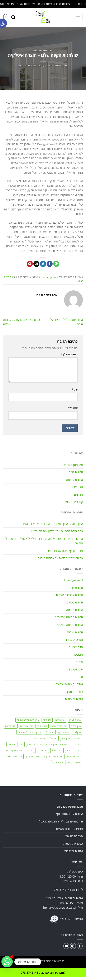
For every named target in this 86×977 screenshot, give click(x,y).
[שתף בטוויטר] (43, 264)
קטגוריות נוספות (73, 502)
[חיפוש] (13, 17)
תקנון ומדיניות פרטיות (70, 806)
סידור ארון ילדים (73, 756)
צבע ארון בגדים (74, 762)
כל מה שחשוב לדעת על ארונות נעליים (60, 558)
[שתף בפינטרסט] (30, 264)
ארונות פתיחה (74, 480)
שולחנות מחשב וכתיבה (69, 684)
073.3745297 (54, 898)
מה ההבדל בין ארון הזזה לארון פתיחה (63, 744)
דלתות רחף (63, 732)
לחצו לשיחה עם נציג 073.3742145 (43, 972)
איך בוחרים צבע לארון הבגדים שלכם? (61, 821)
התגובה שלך (69, 354)
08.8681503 (68, 903)
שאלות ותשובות (73, 851)
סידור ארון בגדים (14, 750)
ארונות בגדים (26, 726)
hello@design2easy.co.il (60, 908)
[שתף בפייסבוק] (50, 264)
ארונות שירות (75, 632)
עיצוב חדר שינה (14, 756)
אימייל (73, 408)
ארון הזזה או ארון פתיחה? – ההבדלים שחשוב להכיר (53, 524)
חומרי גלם (49, 732)
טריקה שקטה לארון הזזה (29, 732)
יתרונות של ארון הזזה (71, 738)
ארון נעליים (76, 726)
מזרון (21, 744)
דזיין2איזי (77, 732)
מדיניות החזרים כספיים (69, 829)
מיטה (78, 750)
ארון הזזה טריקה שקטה (28, 720)
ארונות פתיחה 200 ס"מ (69, 617)
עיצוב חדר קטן (33, 756)
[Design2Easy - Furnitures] (43, 17)
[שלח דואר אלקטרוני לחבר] (36, 264)
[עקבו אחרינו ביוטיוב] (66, 946)
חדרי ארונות (76, 487)
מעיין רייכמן (57, 750)
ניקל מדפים (42, 750)
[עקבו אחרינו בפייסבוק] (80, 946)
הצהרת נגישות (74, 836)
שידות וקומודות (74, 699)
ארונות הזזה (76, 472)
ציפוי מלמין (57, 762)
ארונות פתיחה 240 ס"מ (69, 625)
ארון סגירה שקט (59, 726)
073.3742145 (62, 890)
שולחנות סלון (75, 692)
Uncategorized (42, 50)
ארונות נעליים (75, 602)
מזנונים (78, 654)
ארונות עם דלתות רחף (69, 814)
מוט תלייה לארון (34, 744)
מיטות (79, 662)
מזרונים (78, 494)
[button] (3, 23)
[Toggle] (5, 669)
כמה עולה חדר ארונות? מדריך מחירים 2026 (57, 531)
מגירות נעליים (38, 738)
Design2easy (29, 65)
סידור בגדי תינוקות (53, 756)
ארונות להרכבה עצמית (69, 595)
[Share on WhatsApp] (56, 264)
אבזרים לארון (75, 720)
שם (75, 389)
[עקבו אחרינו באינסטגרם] (73, 946)
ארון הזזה (47, 720)
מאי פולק (53, 738)
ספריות (79, 677)
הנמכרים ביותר (74, 640)
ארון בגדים (60, 720)
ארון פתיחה (42, 726)
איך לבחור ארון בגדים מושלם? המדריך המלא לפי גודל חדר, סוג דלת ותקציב (43, 541)
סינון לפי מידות (74, 669)
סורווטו (29, 750)
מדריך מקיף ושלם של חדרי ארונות (63, 551)
